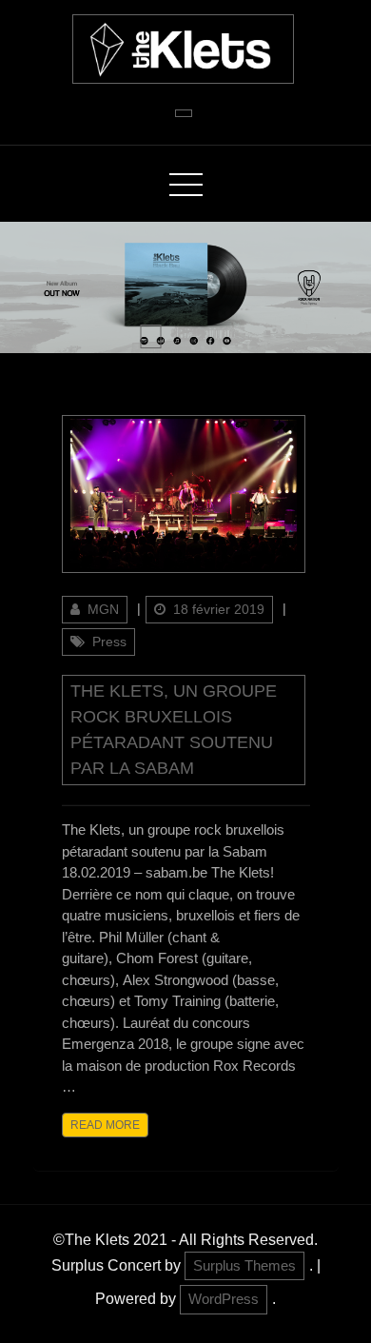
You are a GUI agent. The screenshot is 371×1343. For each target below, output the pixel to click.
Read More (105, 1125)
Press (109, 641)
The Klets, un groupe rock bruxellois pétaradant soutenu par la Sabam (173, 729)
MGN (103, 609)
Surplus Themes (244, 1265)
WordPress (223, 1299)
